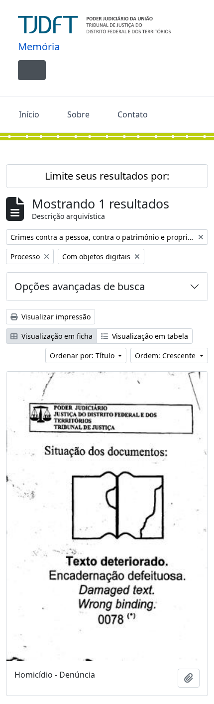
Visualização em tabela (149, 336)
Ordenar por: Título (83, 355)
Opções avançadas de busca (79, 286)
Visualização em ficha (56, 336)
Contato (132, 114)
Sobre (78, 114)
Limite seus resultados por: (107, 176)
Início (29, 114)
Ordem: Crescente (166, 355)
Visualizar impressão (55, 316)
